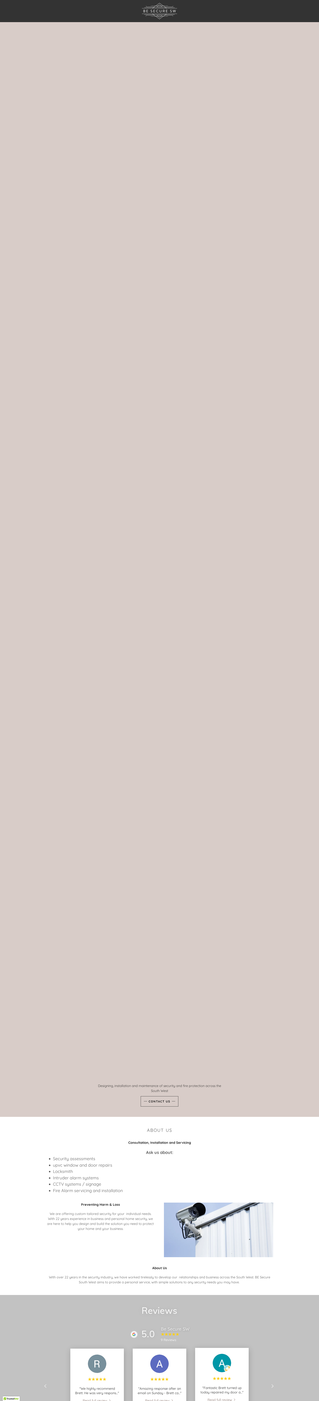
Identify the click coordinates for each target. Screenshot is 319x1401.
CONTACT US (159, 1101)
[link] (159, 11)
